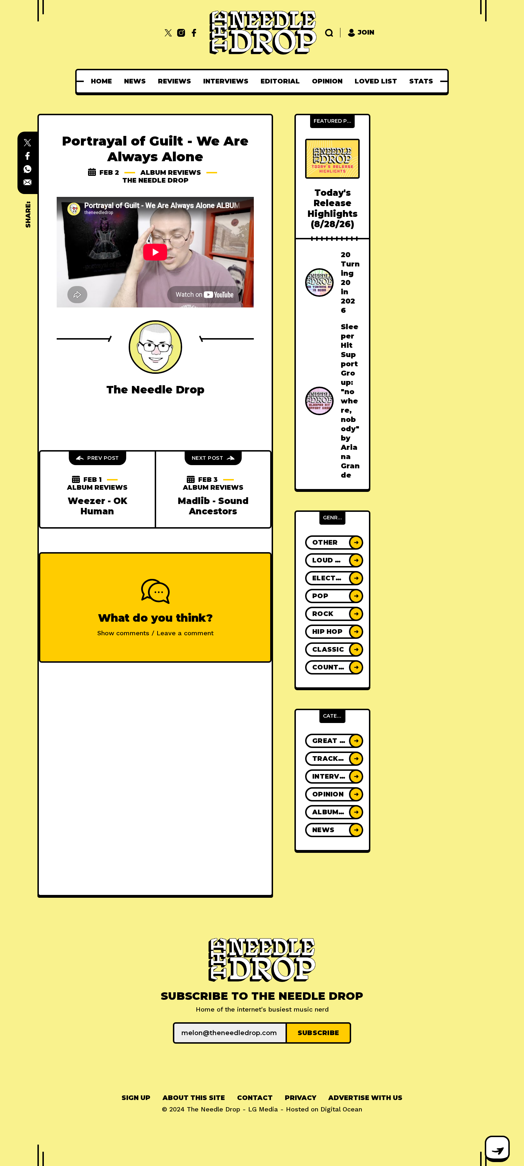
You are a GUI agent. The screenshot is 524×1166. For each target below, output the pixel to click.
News (135, 81)
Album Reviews (170, 173)
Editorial (280, 81)
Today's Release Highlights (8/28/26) (333, 208)
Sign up (136, 1098)
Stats (421, 81)
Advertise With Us (365, 1098)
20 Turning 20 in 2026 (350, 282)
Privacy (300, 1098)
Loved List (376, 81)
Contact (255, 1098)
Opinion (327, 81)
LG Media (263, 1109)
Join (366, 32)
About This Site (194, 1098)
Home (101, 81)
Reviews (174, 81)
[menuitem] (101, 81)
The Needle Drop (155, 180)
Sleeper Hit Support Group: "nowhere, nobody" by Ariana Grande (350, 400)
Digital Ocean (341, 1109)
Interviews (225, 81)
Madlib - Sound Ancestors (213, 506)
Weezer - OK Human (97, 506)
